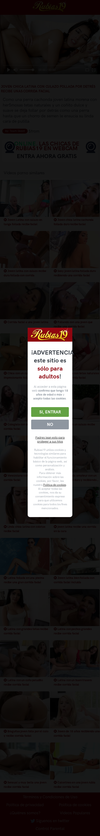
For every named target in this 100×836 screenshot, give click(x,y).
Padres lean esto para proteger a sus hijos (50, 439)
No (50, 424)
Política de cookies (54, 485)
